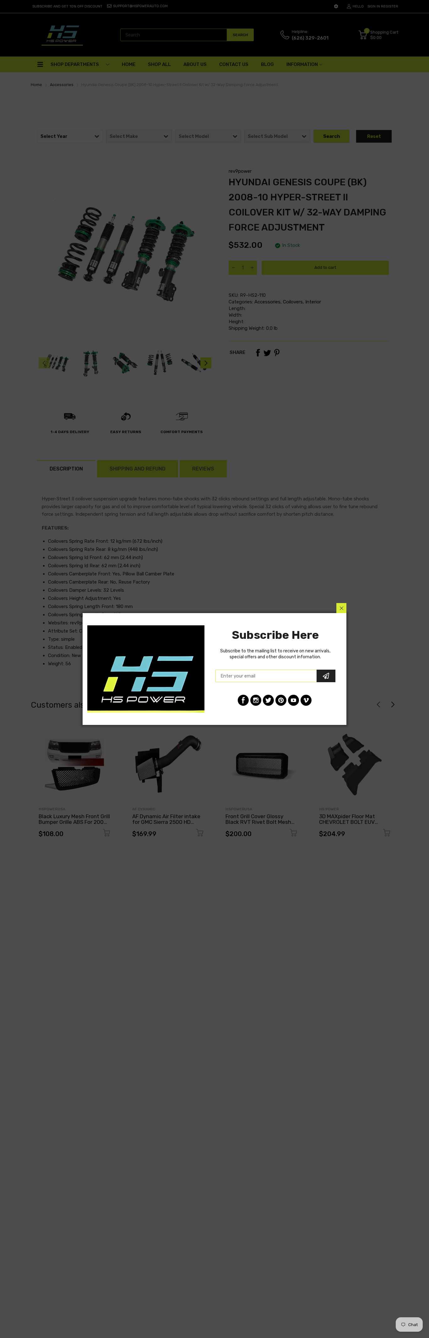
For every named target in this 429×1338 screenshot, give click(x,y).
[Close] (341, 608)
